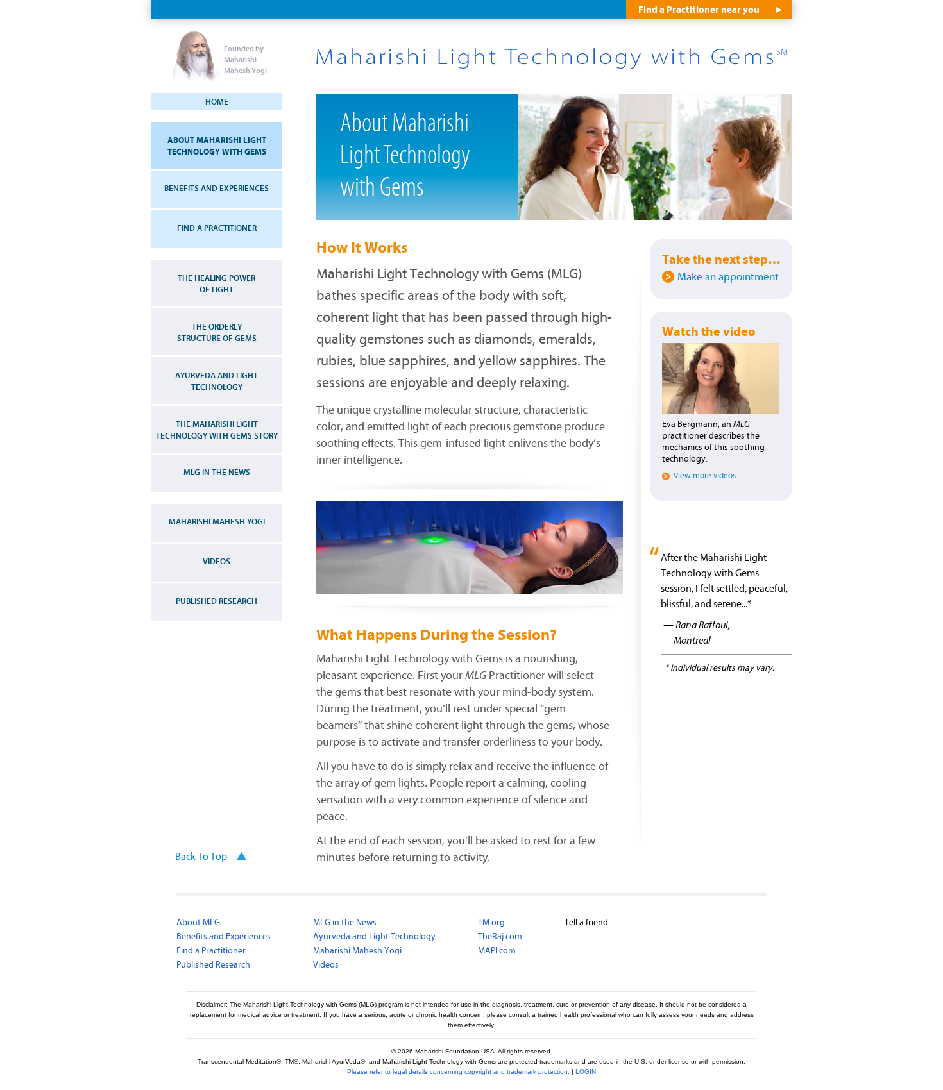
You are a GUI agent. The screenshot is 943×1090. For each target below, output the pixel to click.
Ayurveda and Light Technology (216, 381)
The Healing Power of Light (216, 284)
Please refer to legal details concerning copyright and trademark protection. (458, 1071)
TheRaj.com (500, 937)
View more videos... (708, 476)
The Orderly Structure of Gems (217, 333)
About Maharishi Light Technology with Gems (216, 146)
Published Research (216, 601)
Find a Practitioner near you (699, 9)
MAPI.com (497, 951)
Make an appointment (728, 277)
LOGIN (585, 1071)
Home (216, 102)
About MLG (198, 923)
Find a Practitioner (217, 228)
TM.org (491, 923)
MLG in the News (216, 472)
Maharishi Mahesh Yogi (217, 522)
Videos (216, 562)
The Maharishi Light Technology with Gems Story (217, 430)
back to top (201, 856)
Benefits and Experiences (216, 188)
